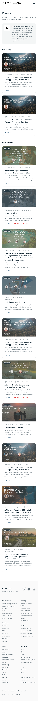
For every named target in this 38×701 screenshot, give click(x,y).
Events (22, 654)
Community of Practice (14, 427)
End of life (5, 638)
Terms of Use (16, 694)
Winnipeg (5, 682)
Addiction (5, 633)
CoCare (22, 618)
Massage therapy (7, 613)
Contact (22, 675)
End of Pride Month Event (15, 302)
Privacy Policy (6, 694)
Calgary (4, 652)
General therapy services (9, 603)
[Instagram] (34, 589)
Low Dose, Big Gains (13, 213)
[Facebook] (24, 589)
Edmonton (5, 649)
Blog (21, 652)
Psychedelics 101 (25, 657)
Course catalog (25, 608)
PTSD (4, 631)
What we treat (6, 615)
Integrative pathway (26, 615)
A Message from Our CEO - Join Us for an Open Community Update (18, 511)
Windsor (4, 680)
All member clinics (7, 654)
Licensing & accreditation (28, 682)
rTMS (3, 610)
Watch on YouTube (22, 223)
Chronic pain (6, 636)
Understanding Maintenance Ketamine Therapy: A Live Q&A (17, 172)
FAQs (22, 649)
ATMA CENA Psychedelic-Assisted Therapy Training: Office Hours (18, 78)
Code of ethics (24, 680)
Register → (8, 90)
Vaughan (4, 677)
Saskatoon (5, 675)
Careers (22, 672)
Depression (5, 628)
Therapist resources (26, 662)
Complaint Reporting (26, 636)
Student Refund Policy (27, 631)
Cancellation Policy (26, 633)
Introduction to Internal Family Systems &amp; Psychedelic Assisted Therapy (17, 556)
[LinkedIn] (29, 589)
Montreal (5, 667)
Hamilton (5, 657)
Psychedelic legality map (27, 659)
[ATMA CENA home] (11, 2)
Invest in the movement (27, 677)
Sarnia (4, 672)
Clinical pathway (25, 610)
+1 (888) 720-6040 (12, 591)
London (4, 662)
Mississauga (6, 665)
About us (23, 670)
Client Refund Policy (26, 628)
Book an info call (7, 618)
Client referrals (24, 621)
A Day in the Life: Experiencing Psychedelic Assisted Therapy (17, 386)
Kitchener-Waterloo (8, 659)
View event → (9, 183)
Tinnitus (4, 641)
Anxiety (4, 626)
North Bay (5, 670)
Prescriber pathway (26, 613)
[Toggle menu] (34, 3)
